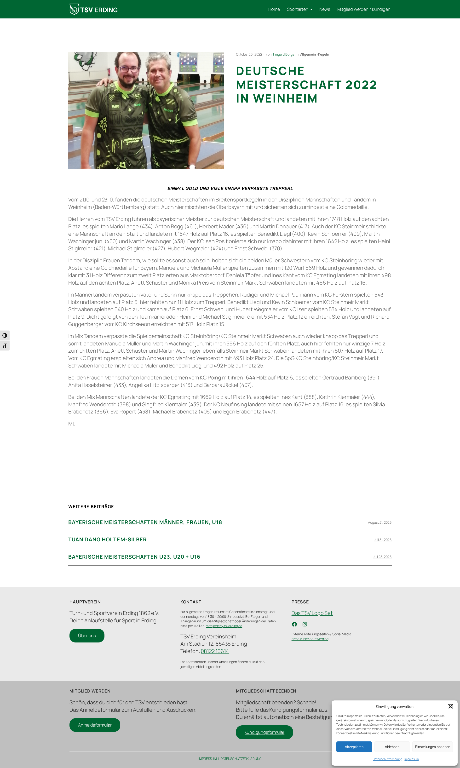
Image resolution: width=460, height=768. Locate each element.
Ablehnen (392, 747)
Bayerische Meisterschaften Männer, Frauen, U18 (145, 522)
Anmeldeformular (95, 725)
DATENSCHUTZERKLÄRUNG (241, 758)
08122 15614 (215, 651)
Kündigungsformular (264, 732)
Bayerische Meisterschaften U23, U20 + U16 (134, 556)
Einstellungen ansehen (432, 747)
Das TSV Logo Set (312, 613)
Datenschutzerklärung (387, 759)
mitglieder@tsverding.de (224, 626)
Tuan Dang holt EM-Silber (107, 539)
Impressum (411, 759)
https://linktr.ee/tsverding (310, 638)
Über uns (87, 635)
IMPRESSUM (207, 758)
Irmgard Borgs (283, 54)
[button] (450, 706)
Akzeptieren (354, 747)
